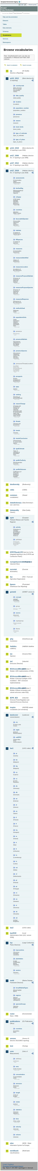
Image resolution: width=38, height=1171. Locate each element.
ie (16, 836)
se (16, 899)
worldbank (14, 1151)
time (17, 1119)
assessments (19, 178)
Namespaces (7, 42)
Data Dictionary (18, 13)
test (11, 1046)
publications (15, 1021)
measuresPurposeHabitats (19, 276)
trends (18, 430)
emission (19, 1083)
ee (16, 798)
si (16, 905)
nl (16, 874)
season (18, 120)
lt (16, 849)
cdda (12, 490)
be (16, 760)
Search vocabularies (12, 65)
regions (18, 995)
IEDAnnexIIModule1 (16, 669)
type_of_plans (19, 139)
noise (12, 1014)
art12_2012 (14, 78)
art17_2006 (14, 155)
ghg (11, 639)
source (18, 613)
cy (16, 772)
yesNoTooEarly (19, 460)
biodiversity (14, 484)
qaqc (17, 386)
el (16, 805)
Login (22, 4)
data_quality (19, 95)
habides (13, 646)
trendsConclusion (19, 438)
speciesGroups (19, 1004)
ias (11, 654)
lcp (11, 943)
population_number (19, 108)
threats (18, 421)
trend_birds (19, 127)
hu (17, 830)
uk (16, 918)
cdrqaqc (18, 197)
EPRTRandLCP (16, 552)
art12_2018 (14, 148)
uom (12, 1051)
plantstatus (19, 959)
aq (11, 71)
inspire (13, 707)
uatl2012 (18, 737)
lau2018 (13, 933)
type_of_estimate (19, 133)
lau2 (11, 928)
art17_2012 (14, 163)
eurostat (13, 569)
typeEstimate (19, 448)
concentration (19, 1074)
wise (12, 1143)
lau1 (11, 748)
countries (19, 210)
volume (18, 1134)
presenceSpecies (19, 351)
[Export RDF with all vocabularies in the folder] (32, 80)
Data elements (7, 28)
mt (17, 867)
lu (16, 855)
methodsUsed (19, 308)
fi (16, 817)
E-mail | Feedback (8, 1164)
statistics (19, 1109)
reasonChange (19, 403)
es (16, 811)
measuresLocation (19, 267)
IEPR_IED (14, 698)
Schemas (6, 31)
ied (11, 661)
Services (5, 39)
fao (11, 577)
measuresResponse (19, 299)
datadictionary (16, 503)
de (16, 786)
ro (16, 893)
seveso (13, 1038)
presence (19, 114)
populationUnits (19, 317)
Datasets (5, 20)
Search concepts (27, 65)
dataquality (14, 510)
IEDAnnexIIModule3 (16, 676)
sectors (18, 970)
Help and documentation (10, 17)
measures (19, 248)
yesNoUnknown (19, 469)
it (16, 842)
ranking (18, 394)
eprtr (12, 518)
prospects (19, 376)
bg (17, 766)
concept (18, 597)
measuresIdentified (19, 258)
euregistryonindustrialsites (16, 562)
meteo (18, 1102)
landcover (14, 715)
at (16, 753)
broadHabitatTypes (19, 988)
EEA (11, 2)
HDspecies (19, 239)
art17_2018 (14, 171)
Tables (5, 24)
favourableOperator (19, 219)
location (18, 102)
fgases (12, 584)
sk (16, 911)
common (13, 495)
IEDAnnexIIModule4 (16, 688)
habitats (18, 230)
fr (16, 824)
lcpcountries (19, 950)
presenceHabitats (19, 339)
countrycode (19, 85)
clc (17, 722)
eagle (17, 730)
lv (16, 861)
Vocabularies (7, 35)
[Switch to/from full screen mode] (25, 5)
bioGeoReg (19, 188)
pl (16, 880)
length (18, 1092)
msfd (12, 980)
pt (16, 886)
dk (16, 792)
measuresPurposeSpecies (19, 287)
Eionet (10, 13)
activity (18, 527)
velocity (18, 1127)
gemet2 (13, 592)
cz (16, 778)
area (17, 1066)
